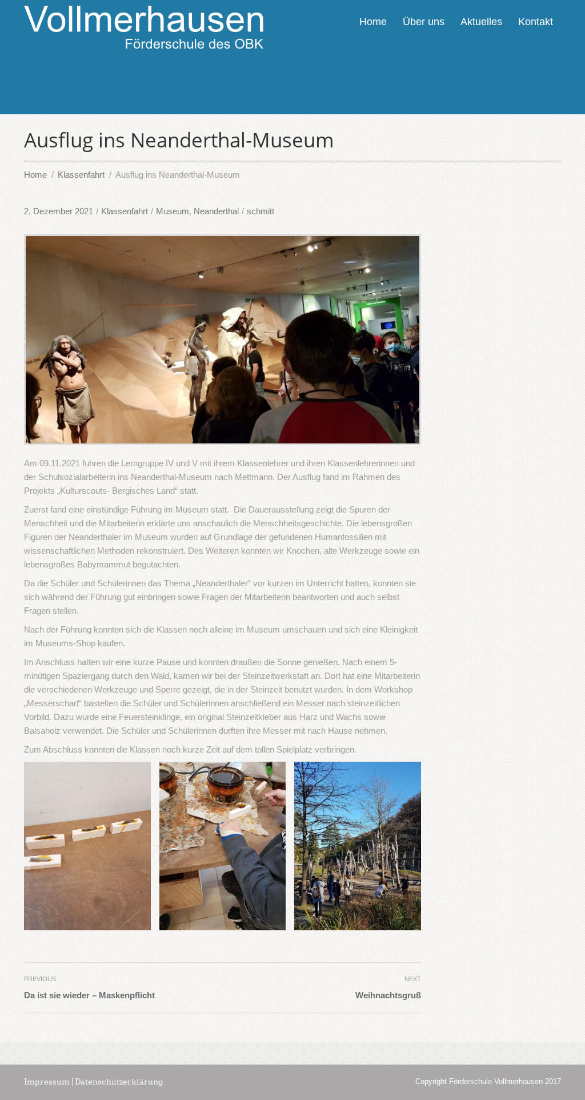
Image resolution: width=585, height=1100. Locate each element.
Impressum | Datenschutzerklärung (93, 1082)
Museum (172, 211)
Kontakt (535, 21)
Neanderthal (216, 211)
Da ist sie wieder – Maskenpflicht (89, 995)
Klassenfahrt (124, 211)
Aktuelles (481, 21)
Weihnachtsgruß (388, 995)
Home (373, 21)
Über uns (423, 21)
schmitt (260, 211)
